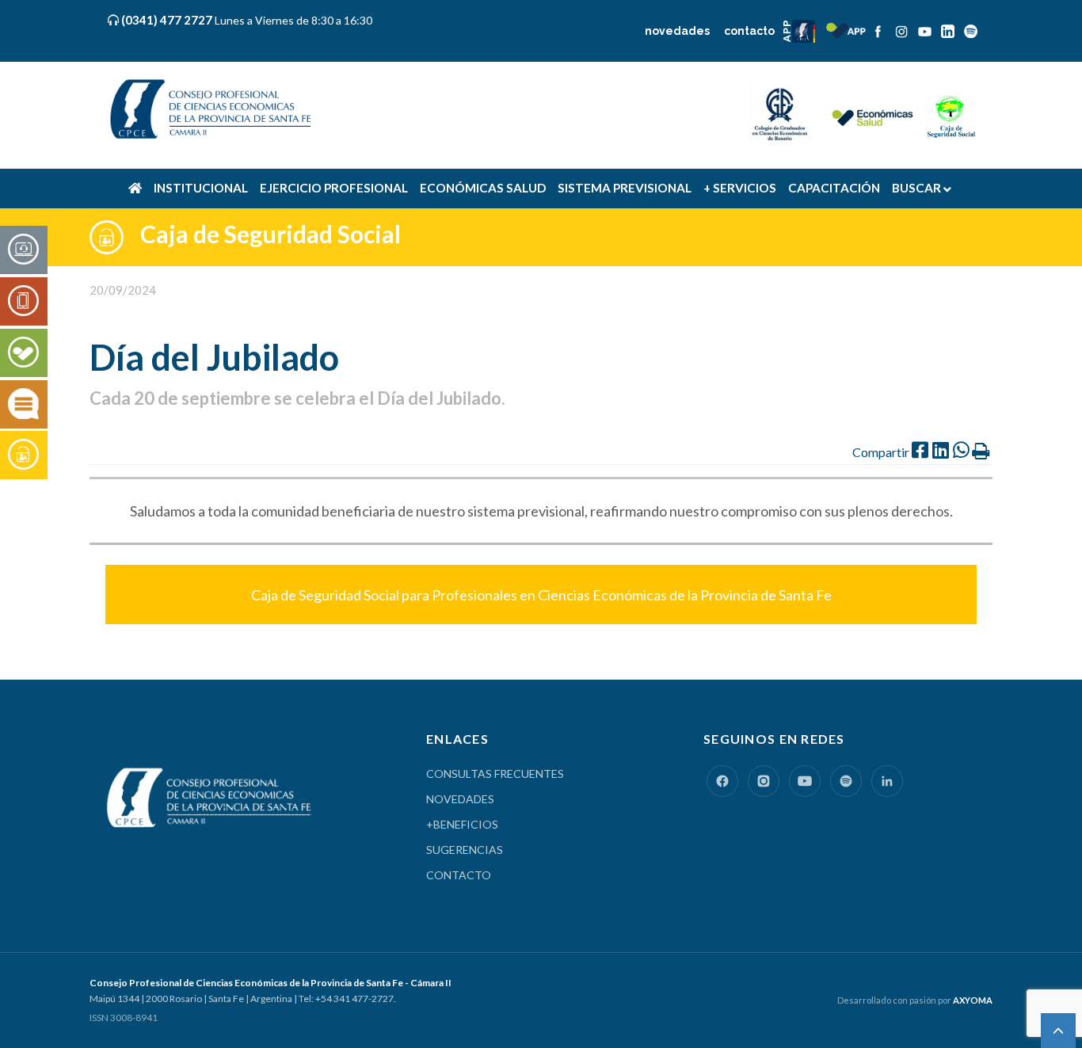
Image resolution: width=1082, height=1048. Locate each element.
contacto (749, 31)
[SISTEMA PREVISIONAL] (23, 455)
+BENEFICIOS (462, 824)
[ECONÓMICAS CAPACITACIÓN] (23, 404)
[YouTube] (805, 781)
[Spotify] (846, 781)
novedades (677, 31)
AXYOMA (972, 1000)
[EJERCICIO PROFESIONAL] (23, 301)
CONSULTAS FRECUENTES (495, 773)
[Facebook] (722, 781)
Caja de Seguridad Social (270, 233)
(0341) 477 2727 (168, 19)
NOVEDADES (460, 799)
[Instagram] (763, 781)
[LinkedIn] (887, 781)
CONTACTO (458, 875)
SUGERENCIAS (464, 849)
